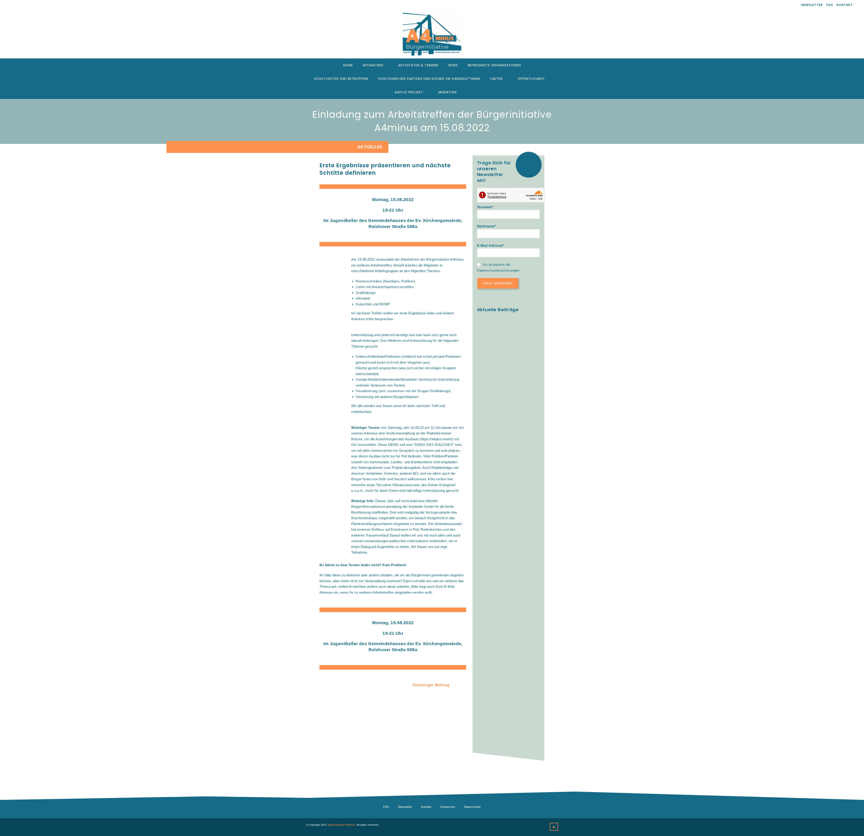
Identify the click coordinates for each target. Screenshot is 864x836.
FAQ (829, 5)
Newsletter (812, 5)
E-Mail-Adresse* (490, 245)
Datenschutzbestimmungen (498, 270)
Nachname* (486, 226)
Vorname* (485, 207)
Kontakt (844, 5)
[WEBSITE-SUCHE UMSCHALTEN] (468, 92)
